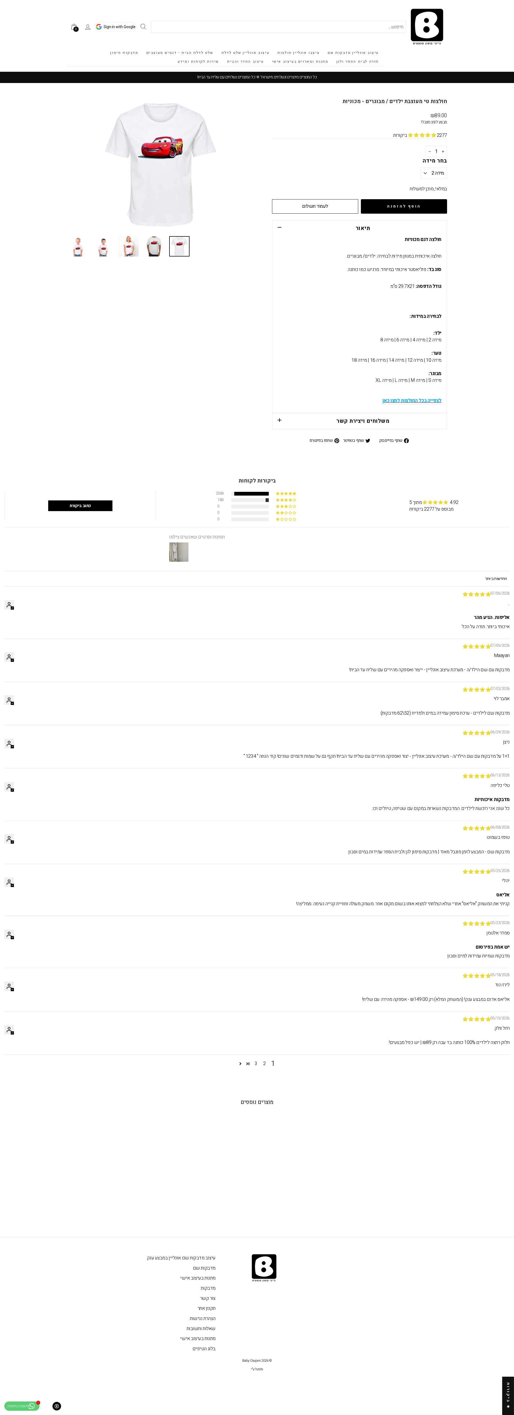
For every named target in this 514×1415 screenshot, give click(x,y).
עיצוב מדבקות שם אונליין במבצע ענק (181, 1258)
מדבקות (208, 1288)
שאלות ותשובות (201, 1328)
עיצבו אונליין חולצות (298, 52)
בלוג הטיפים (204, 1348)
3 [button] (256, 1063)
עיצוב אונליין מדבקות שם (353, 52)
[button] (422, 135)
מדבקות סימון (124, 52)
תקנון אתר (207, 1308)
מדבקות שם (204, 1268)
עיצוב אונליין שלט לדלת (245, 52)
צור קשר (208, 1298)
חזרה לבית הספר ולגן (358, 61)
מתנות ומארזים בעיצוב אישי (300, 61)
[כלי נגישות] (56, 1406)
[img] (477, 594)
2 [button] (264, 1063)
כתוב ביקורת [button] (80, 506)
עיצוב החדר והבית (245, 61)
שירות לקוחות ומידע (198, 61)
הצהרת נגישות (203, 1318)
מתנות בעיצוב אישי (197, 1278)
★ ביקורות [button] (508, 1395)
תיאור (363, 228)
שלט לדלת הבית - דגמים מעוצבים (179, 52)
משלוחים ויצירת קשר (363, 421)
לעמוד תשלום (315, 206)
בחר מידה (435, 161)
